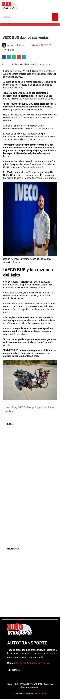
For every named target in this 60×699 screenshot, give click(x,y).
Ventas (9, 411)
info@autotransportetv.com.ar (34, 663)
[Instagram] (16, 678)
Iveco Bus (10, 407)
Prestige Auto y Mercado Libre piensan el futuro (31, 577)
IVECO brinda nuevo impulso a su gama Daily (30, 608)
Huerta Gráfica (41, 693)
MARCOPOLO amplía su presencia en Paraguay (28, 442)
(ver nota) (38, 167)
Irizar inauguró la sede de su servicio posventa (28, 490)
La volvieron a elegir (18, 562)
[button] (4, 57)
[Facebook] (9, 678)
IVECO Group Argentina (32, 407)
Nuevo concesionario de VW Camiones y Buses (31, 534)
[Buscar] (55, 17)
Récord (52, 407)
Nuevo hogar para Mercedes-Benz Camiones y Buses (26, 514)
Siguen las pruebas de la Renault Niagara (31, 592)
